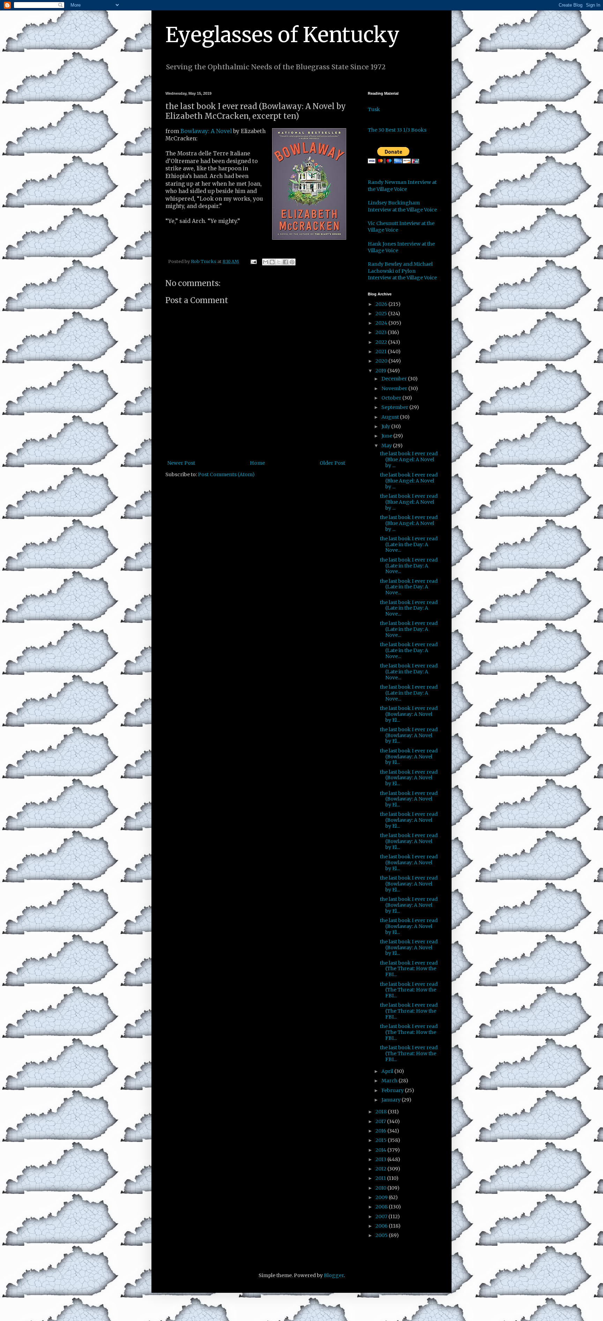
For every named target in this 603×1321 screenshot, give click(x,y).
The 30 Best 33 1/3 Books (397, 130)
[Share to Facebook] (285, 261)
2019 (381, 371)
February (393, 1090)
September (395, 407)
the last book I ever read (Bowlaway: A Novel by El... (409, 714)
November (394, 388)
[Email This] (265, 261)
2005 (382, 1235)
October (391, 398)
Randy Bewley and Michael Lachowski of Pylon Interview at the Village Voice (402, 271)
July (386, 426)
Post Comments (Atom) (226, 474)
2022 (381, 342)
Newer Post (181, 463)
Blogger (334, 1275)
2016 (381, 1131)
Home (257, 463)
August (390, 417)
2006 (382, 1226)
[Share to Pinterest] (292, 261)
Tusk (374, 109)
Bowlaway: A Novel (206, 131)
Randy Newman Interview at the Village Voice (402, 185)
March (390, 1080)
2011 (381, 1178)
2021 (381, 351)
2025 (381, 313)
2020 (381, 361)
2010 (381, 1188)
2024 (381, 323)
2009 (382, 1197)
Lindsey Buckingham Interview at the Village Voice (402, 206)
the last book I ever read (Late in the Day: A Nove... (409, 544)
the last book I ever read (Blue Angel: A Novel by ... (409, 459)
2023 (381, 332)
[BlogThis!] (272, 261)
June (387, 436)
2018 (381, 1111)
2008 (382, 1207)
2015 (381, 1140)
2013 (381, 1159)
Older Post (332, 463)
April (387, 1071)
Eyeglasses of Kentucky (282, 35)
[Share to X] (278, 261)
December (394, 379)
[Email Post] (253, 261)
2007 (381, 1216)
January (391, 1100)
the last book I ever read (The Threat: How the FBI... (409, 969)
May (387, 445)
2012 (381, 1169)
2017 (381, 1121)
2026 (381, 304)
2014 (381, 1150)
